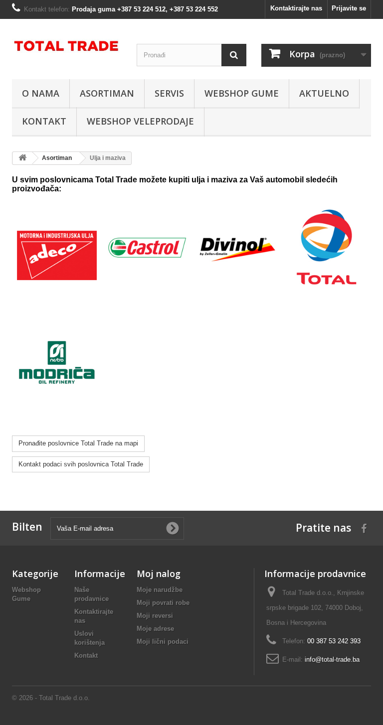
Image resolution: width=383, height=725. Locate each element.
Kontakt (44, 121)
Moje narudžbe (160, 589)
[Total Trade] (67, 48)
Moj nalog (159, 574)
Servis (169, 93)
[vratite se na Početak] (22, 158)
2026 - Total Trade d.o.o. (53, 698)
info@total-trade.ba (332, 659)
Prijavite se (349, 8)
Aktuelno (324, 93)
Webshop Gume (241, 93)
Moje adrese (155, 628)
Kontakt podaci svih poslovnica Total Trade (80, 464)
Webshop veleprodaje (140, 121)
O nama (40, 93)
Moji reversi (155, 615)
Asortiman (107, 93)
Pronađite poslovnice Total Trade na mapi (78, 443)
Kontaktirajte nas (296, 8)
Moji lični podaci (163, 641)
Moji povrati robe (163, 602)
